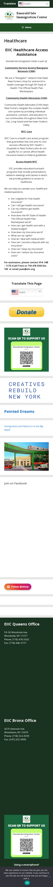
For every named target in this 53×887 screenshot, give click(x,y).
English (27, 4)
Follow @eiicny (20, 586)
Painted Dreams (19, 411)
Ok (27, 883)
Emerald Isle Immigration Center (31, 15)
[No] (49, 876)
